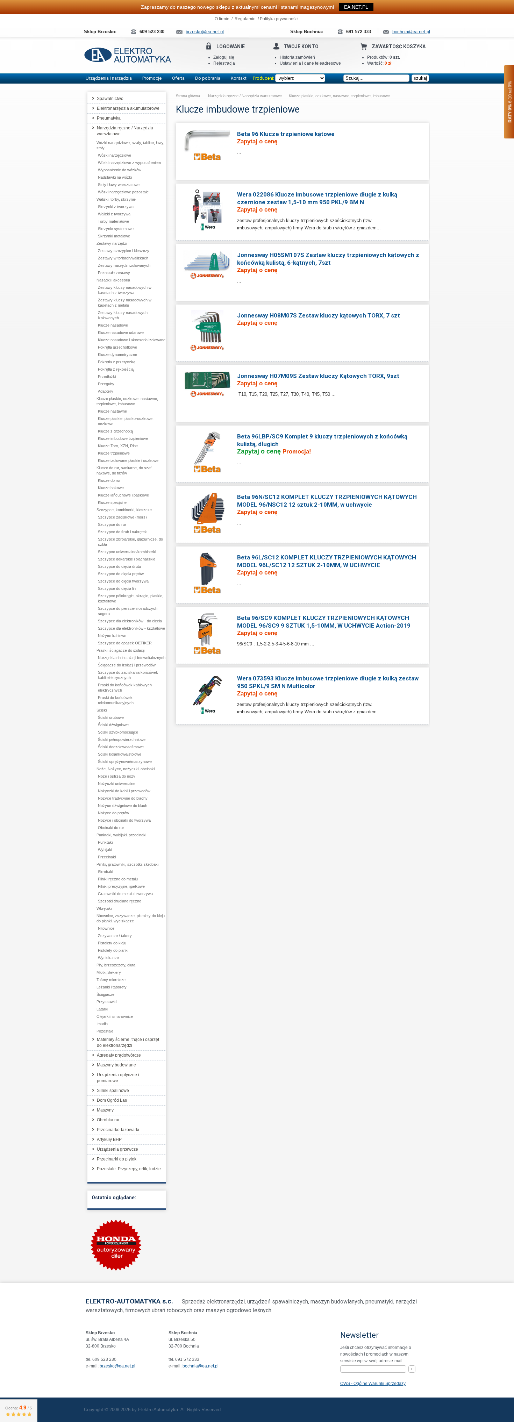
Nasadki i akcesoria (113, 280)
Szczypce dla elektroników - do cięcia (130, 621)
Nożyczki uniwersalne (116, 783)
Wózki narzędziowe (114, 155)
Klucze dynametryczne (117, 354)
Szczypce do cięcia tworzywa (123, 581)
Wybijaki (105, 850)
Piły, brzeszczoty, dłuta (116, 965)
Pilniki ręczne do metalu (118, 879)
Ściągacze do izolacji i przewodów (127, 665)
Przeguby (106, 384)
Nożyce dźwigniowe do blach (122, 805)
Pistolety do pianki (113, 950)
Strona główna (188, 96)
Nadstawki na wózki (115, 177)
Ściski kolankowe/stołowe (119, 754)
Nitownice (106, 928)
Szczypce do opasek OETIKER (125, 643)
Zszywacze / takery (115, 936)
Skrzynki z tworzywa (116, 207)
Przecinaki (107, 857)
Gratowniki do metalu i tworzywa (125, 894)
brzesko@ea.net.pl (117, 1366)
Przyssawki (106, 1002)
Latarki (102, 1009)
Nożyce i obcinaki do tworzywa (124, 820)
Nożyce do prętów (113, 813)
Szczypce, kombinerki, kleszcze (124, 510)
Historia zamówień (297, 57)
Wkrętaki (104, 908)
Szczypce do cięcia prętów (121, 574)
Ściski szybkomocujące (118, 732)
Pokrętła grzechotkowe (117, 347)
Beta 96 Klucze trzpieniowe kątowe (286, 133)
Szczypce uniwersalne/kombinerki (127, 552)
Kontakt (239, 78)
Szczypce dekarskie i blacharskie (126, 559)
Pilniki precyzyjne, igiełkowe (121, 886)
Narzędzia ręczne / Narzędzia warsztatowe (245, 96)
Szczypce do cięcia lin (117, 588)
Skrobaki (105, 872)
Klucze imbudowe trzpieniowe (123, 438)
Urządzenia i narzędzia (109, 78)
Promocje (152, 78)
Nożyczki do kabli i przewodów (124, 791)
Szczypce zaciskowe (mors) (122, 517)
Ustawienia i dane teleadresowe (310, 63)
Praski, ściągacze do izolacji (120, 650)
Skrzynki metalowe (114, 236)
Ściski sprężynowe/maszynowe (125, 761)
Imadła (102, 1024)
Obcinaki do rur (111, 828)
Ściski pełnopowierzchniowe (121, 739)
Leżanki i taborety (112, 987)
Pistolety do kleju (112, 943)
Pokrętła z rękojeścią (116, 369)
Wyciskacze (108, 958)
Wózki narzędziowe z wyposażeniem (129, 162)
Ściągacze (105, 994)
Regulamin (245, 18)
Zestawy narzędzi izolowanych (124, 265)
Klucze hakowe (111, 488)
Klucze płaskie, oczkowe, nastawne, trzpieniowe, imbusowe (339, 96)
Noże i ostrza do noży (116, 776)
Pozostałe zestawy (114, 273)
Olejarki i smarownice (115, 1016)
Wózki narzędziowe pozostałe (123, 192)
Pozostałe (105, 1031)
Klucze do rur (109, 480)
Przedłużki (107, 376)
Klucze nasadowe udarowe (121, 332)
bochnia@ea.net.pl (201, 1366)
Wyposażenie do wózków (119, 170)
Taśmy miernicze (111, 980)
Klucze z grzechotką (115, 431)
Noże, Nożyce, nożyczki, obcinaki (126, 769)
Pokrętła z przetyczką (116, 362)
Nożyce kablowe (112, 636)
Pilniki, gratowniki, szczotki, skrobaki (127, 864)
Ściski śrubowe (111, 717)
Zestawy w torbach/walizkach (123, 258)
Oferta (178, 78)
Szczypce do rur (112, 524)
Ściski (102, 710)
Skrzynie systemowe (116, 229)
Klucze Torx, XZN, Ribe (118, 446)
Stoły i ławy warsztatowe (119, 185)
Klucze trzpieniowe (114, 453)
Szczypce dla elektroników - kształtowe (131, 628)
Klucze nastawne (112, 411)
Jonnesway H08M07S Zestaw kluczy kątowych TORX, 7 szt (318, 315)
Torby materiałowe (113, 221)
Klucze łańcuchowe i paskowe (123, 495)
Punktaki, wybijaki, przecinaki (121, 835)
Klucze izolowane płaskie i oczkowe (128, 460)
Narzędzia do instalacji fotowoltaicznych (131, 658)
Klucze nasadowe (113, 325)
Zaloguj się (223, 57)
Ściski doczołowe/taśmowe (121, 747)
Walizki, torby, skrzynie (116, 199)
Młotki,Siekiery (109, 972)
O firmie (222, 18)
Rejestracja (224, 63)
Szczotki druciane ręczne (119, 901)
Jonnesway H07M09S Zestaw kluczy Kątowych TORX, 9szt (318, 375)
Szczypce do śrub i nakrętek (122, 532)
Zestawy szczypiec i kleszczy (123, 251)
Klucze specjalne (112, 502)
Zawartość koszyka (399, 46)
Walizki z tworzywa (114, 214)
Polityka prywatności (279, 18)
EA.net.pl (356, 7)
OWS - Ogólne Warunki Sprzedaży (373, 1383)
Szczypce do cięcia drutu (119, 566)
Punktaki (105, 842)
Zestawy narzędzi (112, 243)
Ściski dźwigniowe (113, 725)
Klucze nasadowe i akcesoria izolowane (131, 340)
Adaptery (105, 391)
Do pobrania (207, 78)
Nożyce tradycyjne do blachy (123, 798)
